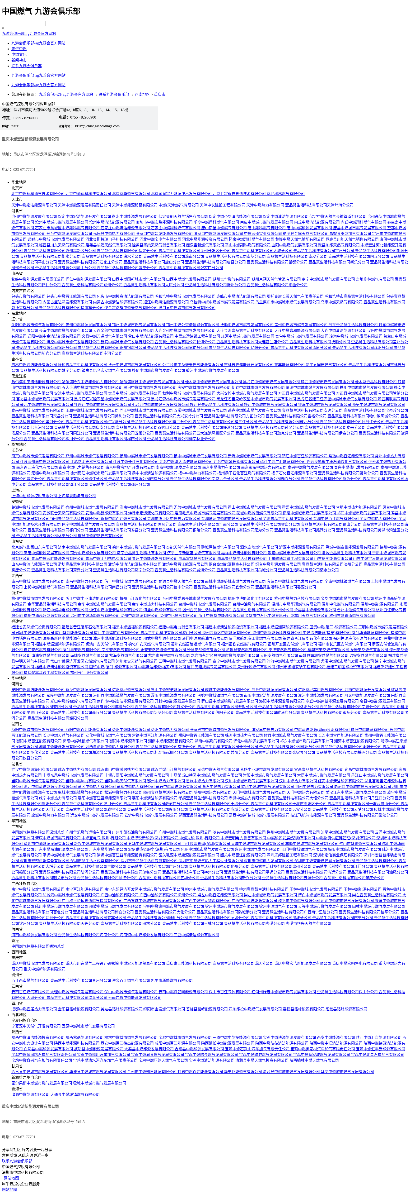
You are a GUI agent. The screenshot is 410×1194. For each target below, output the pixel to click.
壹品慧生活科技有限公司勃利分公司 (104, 416)
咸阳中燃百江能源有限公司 (178, 1043)
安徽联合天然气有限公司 (64, 513)
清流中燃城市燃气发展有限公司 (294, 661)
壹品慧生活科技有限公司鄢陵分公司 (332, 713)
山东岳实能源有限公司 (333, 559)
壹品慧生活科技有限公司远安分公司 (281, 809)
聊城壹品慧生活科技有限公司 (347, 553)
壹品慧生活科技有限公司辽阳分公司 (239, 348)
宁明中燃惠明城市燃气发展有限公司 (174, 906)
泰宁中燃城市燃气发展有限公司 (240, 661)
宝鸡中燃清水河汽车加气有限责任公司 (106, 1060)
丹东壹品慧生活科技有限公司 (353, 325)
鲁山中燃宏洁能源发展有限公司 (178, 690)
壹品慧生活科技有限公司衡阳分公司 (351, 747)
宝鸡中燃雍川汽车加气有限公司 (104, 1055)
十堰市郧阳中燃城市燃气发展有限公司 (137, 775)
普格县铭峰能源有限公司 (207, 1009)
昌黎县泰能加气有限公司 (350, 234)
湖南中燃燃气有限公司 (214, 741)
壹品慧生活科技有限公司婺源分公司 (285, 587)
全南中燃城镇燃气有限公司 (348, 581)
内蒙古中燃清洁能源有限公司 (118, 302)
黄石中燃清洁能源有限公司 (179, 787)
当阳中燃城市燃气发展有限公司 (38, 781)
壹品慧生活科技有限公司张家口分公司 (190, 268)
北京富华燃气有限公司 (131, 194)
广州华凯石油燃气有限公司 (135, 832)
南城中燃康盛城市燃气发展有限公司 (236, 581)
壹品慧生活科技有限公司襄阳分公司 (158, 809)
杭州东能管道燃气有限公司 (352, 616)
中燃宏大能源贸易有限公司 (143, 963)
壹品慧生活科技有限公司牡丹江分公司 (352, 422)
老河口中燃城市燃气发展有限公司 (363, 787)
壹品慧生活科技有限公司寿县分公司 (120, 530)
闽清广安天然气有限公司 (106, 644)
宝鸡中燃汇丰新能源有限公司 (380, 1049)
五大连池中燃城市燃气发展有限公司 (92, 388)
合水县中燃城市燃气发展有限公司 (40, 1072)
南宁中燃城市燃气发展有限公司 (38, 889)
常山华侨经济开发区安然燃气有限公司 (83, 661)
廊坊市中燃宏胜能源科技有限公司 (165, 222)
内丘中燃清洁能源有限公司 (317, 222)
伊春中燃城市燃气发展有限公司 (259, 388)
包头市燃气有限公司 (29, 296)
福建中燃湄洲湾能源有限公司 (284, 627)
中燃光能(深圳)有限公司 (200, 838)
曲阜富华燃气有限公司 (197, 559)
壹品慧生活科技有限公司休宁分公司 (47, 536)
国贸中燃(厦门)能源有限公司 (333, 627)
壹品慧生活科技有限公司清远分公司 (316, 872)
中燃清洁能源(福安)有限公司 (327, 633)
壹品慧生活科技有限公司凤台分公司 (146, 524)
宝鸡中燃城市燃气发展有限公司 (185, 1038)
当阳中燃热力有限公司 (84, 781)
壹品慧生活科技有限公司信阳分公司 (204, 713)
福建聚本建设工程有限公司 (47, 673)
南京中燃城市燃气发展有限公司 (38, 456)
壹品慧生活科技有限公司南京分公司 (139, 479)
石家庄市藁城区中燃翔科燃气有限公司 (68, 228)
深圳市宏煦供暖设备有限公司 (45, 861)
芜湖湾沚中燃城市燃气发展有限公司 (232, 519)
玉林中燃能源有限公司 (363, 889)
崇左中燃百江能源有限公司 (220, 895)
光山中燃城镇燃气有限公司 (73, 701)
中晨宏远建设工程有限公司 (198, 336)
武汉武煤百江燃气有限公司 (174, 770)
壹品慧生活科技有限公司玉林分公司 (193, 924)
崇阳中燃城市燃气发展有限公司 (270, 775)
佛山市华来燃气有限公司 (360, 844)
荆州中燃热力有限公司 (314, 787)
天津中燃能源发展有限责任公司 (85, 205)
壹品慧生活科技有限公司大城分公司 (262, 251)
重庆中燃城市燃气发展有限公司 (38, 963)
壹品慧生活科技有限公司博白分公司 (104, 912)
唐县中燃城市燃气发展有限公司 (360, 228)
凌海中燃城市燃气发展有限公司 (356, 336)
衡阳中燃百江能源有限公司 (39, 741)
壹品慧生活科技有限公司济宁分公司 (124, 570)
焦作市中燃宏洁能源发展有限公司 (126, 701)
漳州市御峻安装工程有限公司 (301, 667)
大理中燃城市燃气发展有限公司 (77, 992)
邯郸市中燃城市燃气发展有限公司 (56, 239)
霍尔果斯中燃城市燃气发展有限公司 (42, 1083)
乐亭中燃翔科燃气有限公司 (217, 222)
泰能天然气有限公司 (183, 547)
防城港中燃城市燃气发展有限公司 (72, 895)
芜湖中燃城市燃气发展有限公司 (38, 507)
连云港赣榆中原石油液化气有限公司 (337, 462)
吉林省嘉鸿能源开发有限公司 (249, 365)
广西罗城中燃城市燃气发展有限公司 (154, 901)
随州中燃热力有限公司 (213, 792)
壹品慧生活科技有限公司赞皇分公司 (127, 268)
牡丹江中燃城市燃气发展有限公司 (103, 405)
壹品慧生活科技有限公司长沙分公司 (228, 747)
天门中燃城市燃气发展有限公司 (260, 792)
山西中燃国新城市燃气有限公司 (139, 279)
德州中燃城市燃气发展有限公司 (139, 547)
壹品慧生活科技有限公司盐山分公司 (66, 268)
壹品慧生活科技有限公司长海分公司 (185, 342)
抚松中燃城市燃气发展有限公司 (135, 365)
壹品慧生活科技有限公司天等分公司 (70, 924)
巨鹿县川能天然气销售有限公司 (353, 239)
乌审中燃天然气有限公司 (342, 302)
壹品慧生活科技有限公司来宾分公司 (96, 918)
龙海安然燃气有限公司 (128, 656)
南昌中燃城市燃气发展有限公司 (38, 581)
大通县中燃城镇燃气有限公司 (75, 1095)
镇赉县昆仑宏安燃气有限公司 (107, 370)
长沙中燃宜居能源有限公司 (341, 735)
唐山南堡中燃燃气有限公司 (224, 228)
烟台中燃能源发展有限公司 (278, 564)
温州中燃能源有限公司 (380, 604)
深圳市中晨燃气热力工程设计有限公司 (211, 861)
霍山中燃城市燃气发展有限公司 (255, 507)
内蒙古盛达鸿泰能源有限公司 (68, 302)
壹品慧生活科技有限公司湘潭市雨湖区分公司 (150, 752)
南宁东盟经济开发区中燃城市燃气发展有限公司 (144, 889)
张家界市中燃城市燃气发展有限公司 (221, 730)
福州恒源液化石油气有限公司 (358, 638)
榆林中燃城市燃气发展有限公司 (131, 1038)
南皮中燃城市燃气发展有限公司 (267, 222)
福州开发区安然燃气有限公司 (293, 644)
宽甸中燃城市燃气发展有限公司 (302, 336)
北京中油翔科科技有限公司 (88, 194)
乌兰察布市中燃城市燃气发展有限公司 (288, 302)
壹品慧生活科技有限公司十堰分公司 (220, 804)
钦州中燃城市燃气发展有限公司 (232, 906)
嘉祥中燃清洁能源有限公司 (244, 553)
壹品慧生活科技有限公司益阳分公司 (220, 752)
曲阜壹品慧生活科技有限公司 (242, 559)
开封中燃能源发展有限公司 (178, 701)
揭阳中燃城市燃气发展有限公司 (355, 849)
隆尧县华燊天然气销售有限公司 (159, 245)
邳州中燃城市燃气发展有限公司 (92, 456)
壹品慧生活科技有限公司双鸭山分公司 (148, 427)
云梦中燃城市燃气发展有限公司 (151, 815)
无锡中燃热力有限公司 (50, 473)
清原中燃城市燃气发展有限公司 (74, 342)
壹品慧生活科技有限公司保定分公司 (127, 251)
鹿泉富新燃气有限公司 (205, 245)
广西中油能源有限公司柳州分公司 (168, 895)
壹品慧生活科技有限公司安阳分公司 (42, 707)
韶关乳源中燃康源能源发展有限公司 (189, 855)
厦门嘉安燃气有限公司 (82, 650)
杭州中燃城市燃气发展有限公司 (38, 599)
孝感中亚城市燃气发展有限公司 (267, 770)
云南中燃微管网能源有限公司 (183, 992)
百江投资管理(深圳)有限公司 (206, 844)
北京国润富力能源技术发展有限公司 (182, 194)
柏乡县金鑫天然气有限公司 (306, 234)
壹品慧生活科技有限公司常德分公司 (166, 747)
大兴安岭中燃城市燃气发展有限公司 (247, 393)
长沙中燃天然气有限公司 (64, 735)
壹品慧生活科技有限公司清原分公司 (301, 348)
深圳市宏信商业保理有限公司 (338, 855)
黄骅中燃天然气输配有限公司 (300, 239)
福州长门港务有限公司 (89, 673)
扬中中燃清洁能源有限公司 (155, 473)
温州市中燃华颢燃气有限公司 (296, 604)
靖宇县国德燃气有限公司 (327, 365)
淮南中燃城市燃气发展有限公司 (147, 507)
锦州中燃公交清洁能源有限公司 (193, 325)
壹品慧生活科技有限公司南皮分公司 (297, 256)
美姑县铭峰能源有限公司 (122, 1009)
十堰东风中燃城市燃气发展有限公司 (73, 775)
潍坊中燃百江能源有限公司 (185, 564)
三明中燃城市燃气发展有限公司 (185, 661)
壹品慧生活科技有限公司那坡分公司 (281, 918)
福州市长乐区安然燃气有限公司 (345, 644)
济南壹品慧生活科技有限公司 (142, 553)
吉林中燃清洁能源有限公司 (34, 365)
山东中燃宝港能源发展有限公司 (379, 559)
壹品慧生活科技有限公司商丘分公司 (81, 713)
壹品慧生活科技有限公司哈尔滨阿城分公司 (364, 416)
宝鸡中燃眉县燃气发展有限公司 (158, 1055)
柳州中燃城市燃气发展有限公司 (212, 889)
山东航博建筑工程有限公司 (291, 559)
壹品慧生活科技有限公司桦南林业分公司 (181, 439)
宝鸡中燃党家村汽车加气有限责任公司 (323, 1049)
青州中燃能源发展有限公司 (155, 559)
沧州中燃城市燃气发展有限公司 (62, 222)
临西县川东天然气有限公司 (62, 245)
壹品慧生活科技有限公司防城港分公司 (229, 912)
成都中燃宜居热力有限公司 (34, 1009)
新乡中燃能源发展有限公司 (88, 690)
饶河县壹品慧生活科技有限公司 (217, 405)
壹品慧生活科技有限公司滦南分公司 (174, 256)
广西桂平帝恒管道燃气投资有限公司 (92, 901)
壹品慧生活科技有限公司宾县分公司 (42, 416)
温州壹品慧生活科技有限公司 (207, 610)
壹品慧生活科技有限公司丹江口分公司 (362, 798)
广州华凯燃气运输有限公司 (88, 832)
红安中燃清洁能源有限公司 (341, 781)
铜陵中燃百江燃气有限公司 (124, 519)
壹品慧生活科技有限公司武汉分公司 (367, 815)
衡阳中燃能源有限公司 (128, 741)
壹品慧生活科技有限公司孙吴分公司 (274, 427)
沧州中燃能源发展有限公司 (34, 217)
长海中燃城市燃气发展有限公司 (66, 331)
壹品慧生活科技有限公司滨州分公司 (332, 564)
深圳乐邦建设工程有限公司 (290, 855)
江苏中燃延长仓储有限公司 (237, 462)
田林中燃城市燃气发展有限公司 (378, 906)
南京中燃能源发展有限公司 (179, 467)
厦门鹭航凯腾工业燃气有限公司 (256, 638)
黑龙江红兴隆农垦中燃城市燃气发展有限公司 (112, 399)
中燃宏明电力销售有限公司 (244, 838)
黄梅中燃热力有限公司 (136, 787)
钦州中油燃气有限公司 (278, 906)
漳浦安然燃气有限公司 (50, 656)
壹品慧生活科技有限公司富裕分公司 (296, 416)
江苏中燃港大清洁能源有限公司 (186, 462)
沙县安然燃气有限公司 (206, 650)
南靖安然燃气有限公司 (89, 656)
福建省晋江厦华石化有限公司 (87, 627)
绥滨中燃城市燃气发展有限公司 (325, 405)
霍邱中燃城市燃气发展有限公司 (309, 507)
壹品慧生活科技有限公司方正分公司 (235, 416)
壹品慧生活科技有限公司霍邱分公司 (270, 524)
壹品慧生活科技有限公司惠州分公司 (281, 866)
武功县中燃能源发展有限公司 (99, 1049)
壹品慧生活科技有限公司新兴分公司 (231, 878)
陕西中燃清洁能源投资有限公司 (38, 1038)
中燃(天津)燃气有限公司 (179, 205)
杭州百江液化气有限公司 (141, 599)
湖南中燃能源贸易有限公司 (171, 741)
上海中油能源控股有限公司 (34, 496)
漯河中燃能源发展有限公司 (321, 695)
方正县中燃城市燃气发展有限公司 (307, 393)
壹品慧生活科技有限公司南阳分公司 (351, 707)
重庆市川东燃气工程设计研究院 (92, 963)
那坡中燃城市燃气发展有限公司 (116, 906)
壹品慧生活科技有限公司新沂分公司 (332, 479)
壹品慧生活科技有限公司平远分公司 (255, 872)
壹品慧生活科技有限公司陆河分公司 (70, 872)
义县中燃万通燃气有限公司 (105, 336)
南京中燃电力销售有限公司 (82, 467)
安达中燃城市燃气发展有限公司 (81, 393)
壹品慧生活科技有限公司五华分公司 (169, 878)
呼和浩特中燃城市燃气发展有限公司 (185, 296)
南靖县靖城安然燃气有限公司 (324, 656)
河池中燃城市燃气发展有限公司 (348, 901)
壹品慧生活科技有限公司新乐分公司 (339, 262)
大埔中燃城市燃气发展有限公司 (258, 844)
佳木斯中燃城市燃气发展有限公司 (214, 382)
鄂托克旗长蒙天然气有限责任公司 (296, 296)
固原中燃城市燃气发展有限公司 (88, 1026)
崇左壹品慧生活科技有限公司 (377, 895)
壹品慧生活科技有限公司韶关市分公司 (44, 878)
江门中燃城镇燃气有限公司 (304, 849)
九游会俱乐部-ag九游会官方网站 (29, 34)
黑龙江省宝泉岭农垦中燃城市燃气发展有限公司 (256, 399)
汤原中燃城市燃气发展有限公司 (92, 410)
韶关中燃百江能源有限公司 (243, 855)
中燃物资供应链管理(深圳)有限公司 (346, 838)
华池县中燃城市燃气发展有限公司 (98, 1072)
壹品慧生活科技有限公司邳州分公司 (119, 484)
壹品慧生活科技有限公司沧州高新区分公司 (60, 251)
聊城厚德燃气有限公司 (220, 547)
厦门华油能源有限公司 (74, 633)
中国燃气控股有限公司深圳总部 (38, 832)
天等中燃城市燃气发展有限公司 (325, 906)
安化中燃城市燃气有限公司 (108, 735)
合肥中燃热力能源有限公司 (359, 507)
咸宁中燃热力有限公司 (58, 798)
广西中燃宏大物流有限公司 (208, 901)
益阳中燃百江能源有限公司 (88, 730)
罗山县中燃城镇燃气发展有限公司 (230, 701)
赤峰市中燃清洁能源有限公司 (241, 296)
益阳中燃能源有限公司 (131, 730)
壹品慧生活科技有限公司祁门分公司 (58, 530)
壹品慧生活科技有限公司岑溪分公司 (255, 924)
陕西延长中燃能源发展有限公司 (228, 1043)
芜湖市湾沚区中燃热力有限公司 (174, 519)
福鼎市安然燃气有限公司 (329, 650)
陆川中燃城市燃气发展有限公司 (62, 906)
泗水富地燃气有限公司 (259, 547)
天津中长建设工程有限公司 (223, 205)
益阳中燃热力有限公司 (170, 730)
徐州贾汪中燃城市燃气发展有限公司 (101, 473)
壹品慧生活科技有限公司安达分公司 (313, 410)
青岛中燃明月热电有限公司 (108, 559)
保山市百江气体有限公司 (230, 992)
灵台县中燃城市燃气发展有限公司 (292, 1072)
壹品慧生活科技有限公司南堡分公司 (236, 256)
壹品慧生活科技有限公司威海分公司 (185, 570)
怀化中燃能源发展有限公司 (256, 741)
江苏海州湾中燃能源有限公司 (45, 462)
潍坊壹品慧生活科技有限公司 (83, 564)
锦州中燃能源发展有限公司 (88, 325)
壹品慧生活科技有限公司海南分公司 (89, 935)
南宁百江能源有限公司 (84, 889)
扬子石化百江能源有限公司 (294, 473)
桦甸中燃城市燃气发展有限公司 (159, 370)
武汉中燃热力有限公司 (77, 770)
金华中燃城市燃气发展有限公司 (348, 599)
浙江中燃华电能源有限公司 (66, 610)
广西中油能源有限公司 (120, 895)
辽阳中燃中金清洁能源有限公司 (55, 336)
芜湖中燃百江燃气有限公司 (336, 519)
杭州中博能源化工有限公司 (251, 599)
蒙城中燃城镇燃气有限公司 (259, 513)
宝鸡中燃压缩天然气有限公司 (164, 1060)
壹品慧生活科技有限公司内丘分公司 (359, 256)
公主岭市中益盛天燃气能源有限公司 (193, 365)
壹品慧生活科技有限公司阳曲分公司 (277, 285)
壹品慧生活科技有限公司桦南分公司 (116, 439)
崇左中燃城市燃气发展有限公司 (271, 895)
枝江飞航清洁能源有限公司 (313, 815)
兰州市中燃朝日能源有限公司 (152, 1072)
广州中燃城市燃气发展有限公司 (185, 832)
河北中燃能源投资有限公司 (205, 239)
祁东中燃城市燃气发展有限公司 (307, 741)
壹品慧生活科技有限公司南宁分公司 (343, 918)
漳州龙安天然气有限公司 (137, 661)
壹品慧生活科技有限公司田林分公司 (131, 924)
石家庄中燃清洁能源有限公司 (126, 228)
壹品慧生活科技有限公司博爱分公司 (104, 707)
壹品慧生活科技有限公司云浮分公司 (293, 878)
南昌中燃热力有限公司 (84, 581)
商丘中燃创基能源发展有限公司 (333, 701)
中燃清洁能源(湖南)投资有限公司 (322, 730)
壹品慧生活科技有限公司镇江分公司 (58, 484)
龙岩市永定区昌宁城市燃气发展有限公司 (225, 656)
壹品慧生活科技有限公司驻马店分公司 (268, 713)
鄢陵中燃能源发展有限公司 (70, 695)
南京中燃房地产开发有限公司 (130, 467)
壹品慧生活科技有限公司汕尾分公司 (377, 872)
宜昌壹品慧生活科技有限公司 (319, 770)
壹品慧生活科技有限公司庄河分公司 (92, 353)
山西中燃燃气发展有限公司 (189, 279)
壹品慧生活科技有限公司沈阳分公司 (363, 348)
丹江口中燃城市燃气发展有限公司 (379, 775)
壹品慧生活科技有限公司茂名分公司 (131, 872)
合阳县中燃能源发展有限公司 (200, 1049)
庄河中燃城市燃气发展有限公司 (248, 336)
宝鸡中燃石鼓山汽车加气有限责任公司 (257, 1049)
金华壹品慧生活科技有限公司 (53, 604)
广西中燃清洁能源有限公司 (255, 901)
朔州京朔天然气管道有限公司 (277, 279)
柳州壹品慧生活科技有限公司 (264, 889)
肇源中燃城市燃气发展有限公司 (313, 388)
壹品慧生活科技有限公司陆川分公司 (158, 918)
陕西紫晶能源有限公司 (84, 1038)
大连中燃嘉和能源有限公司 (297, 331)
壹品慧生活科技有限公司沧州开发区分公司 (195, 251)
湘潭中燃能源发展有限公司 (62, 747)
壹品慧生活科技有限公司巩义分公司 (165, 707)
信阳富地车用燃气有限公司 (321, 690)
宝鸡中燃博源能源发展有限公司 (290, 1038)
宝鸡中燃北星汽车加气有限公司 (377, 1055)
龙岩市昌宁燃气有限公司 (169, 656)
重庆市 (159, 94)
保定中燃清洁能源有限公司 (286, 217)
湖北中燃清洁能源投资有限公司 (51, 787)
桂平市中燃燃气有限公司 (299, 901)
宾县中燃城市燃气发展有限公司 (135, 393)
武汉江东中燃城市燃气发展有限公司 (356, 792)
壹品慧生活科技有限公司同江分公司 (62, 433)
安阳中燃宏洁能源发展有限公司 (38, 690)
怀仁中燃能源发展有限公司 (88, 279)
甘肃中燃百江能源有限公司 (200, 1072)
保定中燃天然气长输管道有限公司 (338, 217)
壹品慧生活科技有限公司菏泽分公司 (62, 570)
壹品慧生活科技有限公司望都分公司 (277, 262)
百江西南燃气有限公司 (30, 981)
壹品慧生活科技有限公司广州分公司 (158, 866)
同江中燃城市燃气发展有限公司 (147, 410)
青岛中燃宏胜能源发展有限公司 (58, 559)
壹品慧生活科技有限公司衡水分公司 (51, 256)
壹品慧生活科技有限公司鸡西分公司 (162, 422)
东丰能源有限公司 (290, 365)
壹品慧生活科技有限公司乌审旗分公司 (71, 308)
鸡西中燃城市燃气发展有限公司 (328, 382)
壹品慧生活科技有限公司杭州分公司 (263, 610)
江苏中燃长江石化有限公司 (136, 462)
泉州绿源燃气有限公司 (256, 667)
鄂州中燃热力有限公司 (166, 781)
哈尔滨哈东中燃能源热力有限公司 (91, 382)
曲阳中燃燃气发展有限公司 (294, 245)
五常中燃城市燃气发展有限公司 (201, 410)
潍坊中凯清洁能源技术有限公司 (135, 564)
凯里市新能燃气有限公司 (172, 981)
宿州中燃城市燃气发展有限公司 (92, 507)
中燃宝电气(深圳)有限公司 (104, 838)
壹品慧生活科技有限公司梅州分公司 (193, 872)
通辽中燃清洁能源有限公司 (166, 302)
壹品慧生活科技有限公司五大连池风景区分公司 (195, 433)
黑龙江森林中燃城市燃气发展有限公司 (183, 399)
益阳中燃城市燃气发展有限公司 (38, 730)
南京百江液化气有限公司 (37, 467)
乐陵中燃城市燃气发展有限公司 (295, 553)
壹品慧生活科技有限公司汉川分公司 (92, 804)
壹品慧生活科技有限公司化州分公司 (220, 866)
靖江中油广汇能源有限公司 (283, 462)
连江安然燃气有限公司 (43, 650)
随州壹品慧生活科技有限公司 (168, 792)
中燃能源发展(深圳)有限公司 (291, 838)
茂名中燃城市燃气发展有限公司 (240, 832)
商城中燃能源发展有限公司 (228, 690)
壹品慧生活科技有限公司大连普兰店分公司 (252, 342)
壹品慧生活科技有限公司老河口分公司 (156, 804)
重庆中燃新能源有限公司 (44, 969)
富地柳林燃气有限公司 (286, 194)
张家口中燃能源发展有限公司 (219, 234)
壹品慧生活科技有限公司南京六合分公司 (204, 479)
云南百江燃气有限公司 (30, 992)
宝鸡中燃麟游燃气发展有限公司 (266, 1055)
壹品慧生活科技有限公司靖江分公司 (77, 479)
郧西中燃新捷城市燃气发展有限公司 (259, 815)
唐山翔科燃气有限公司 (267, 228)
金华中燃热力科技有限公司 (155, 604)
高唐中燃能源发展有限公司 (47, 553)
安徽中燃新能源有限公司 (106, 513)
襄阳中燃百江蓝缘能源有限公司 (105, 798)
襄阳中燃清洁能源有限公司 (155, 798)
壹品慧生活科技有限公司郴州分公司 (290, 747)
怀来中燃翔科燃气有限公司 (252, 239)
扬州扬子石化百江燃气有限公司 (244, 473)
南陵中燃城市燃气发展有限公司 (310, 513)
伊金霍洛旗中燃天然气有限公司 (131, 308)
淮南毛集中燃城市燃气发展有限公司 (205, 513)
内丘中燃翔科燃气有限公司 (364, 222)
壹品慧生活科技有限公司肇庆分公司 (354, 878)
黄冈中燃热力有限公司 (97, 787)
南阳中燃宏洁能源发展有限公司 (271, 695)
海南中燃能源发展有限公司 (34, 935)
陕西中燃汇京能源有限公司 (379, 1038)
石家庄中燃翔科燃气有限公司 (176, 228)
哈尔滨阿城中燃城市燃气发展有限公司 (152, 382)
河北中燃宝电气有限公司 (161, 239)
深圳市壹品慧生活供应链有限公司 (149, 861)
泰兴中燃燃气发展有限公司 (311, 467)
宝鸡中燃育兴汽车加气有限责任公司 (42, 1060)
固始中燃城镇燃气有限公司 (220, 695)
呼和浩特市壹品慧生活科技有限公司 (355, 296)
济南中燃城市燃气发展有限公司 (85, 547)
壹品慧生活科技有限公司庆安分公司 (85, 427)
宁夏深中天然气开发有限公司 (36, 1026)
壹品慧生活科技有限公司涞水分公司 (112, 256)
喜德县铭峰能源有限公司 (304, 1009)
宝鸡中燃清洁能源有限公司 (212, 1060)
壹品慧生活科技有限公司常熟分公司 (349, 473)
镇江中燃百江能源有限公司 (305, 456)
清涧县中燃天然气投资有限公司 (262, 1060)
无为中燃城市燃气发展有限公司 (201, 507)
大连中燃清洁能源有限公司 (344, 331)
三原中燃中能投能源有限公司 (238, 1038)
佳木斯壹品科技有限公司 (376, 382)
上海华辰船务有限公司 (77, 496)
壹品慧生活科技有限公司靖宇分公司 (51, 370)
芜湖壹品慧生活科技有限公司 (288, 519)
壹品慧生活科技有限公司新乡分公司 (143, 713)
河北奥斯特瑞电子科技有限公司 (112, 239)
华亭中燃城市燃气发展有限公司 (347, 1072)
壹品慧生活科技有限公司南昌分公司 (101, 587)
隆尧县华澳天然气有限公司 (108, 245)
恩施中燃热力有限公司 (205, 781)
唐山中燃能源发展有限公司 (310, 228)
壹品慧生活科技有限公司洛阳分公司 (289, 707)
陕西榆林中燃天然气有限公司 (314, 1060)
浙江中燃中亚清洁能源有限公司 (92, 599)
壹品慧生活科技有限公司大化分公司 (165, 912)
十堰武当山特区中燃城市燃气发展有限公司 (206, 775)
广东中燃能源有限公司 (108, 849)
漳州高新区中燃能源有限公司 (227, 633)
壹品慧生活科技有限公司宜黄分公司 (224, 587)
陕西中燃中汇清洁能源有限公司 (336, 1043)
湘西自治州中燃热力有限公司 (110, 747)
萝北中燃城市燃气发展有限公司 (47, 405)
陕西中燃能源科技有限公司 (77, 1043)
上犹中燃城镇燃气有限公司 (47, 587)
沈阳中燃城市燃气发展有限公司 (38, 325)
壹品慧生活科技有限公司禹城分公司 (247, 570)
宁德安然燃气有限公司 (288, 650)
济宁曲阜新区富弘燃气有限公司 (194, 553)
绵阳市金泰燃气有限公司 (164, 1009)
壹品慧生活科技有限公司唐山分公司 (154, 262)
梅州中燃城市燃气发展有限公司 (294, 832)
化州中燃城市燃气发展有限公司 (208, 849)
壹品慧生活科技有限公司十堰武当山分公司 (364, 804)
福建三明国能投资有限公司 (349, 667)
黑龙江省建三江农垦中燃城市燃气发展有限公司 (337, 399)
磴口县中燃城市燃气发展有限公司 (186, 308)
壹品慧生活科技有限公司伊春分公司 (328, 433)
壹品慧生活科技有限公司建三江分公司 (225, 422)
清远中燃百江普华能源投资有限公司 (127, 855)
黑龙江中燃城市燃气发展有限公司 (272, 382)
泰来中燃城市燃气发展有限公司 (38, 410)
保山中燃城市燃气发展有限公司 (131, 992)
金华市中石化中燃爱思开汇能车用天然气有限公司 (287, 616)
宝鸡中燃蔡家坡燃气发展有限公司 (322, 1055)
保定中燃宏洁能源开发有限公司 (85, 217)
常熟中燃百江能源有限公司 (351, 456)
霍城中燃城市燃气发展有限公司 (99, 1083)
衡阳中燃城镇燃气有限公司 (86, 741)
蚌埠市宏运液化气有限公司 (151, 513)
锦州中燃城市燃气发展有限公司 (139, 325)
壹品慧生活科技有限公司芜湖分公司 (305, 530)
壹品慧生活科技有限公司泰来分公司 (335, 427)
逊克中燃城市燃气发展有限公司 (255, 410)
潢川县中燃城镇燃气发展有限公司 (122, 695)
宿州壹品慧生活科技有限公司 (75, 519)
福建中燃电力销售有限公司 (181, 627)
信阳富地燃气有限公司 (131, 690)
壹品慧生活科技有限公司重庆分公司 (243, 963)
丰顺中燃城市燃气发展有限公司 (312, 844)
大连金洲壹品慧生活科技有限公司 (245, 331)
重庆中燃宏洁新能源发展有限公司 (303, 963)
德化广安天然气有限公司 (149, 644)
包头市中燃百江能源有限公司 (72, 296)
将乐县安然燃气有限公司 (247, 650)
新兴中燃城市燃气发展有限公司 (101, 844)
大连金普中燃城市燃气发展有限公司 (124, 331)
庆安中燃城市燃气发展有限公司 (204, 388)
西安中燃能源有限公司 (336, 1038)
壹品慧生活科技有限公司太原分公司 (154, 285)
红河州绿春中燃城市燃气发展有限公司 (284, 992)
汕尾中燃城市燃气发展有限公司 (348, 832)
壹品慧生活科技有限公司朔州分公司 (92, 285)
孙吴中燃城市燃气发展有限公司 (378, 405)
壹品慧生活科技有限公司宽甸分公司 (178, 348)
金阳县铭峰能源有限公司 (79, 1009)
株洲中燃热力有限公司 (244, 735)
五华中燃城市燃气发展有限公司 (155, 844)
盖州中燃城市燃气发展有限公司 (301, 325)
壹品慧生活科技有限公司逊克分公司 (266, 433)
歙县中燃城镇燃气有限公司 (100, 536)
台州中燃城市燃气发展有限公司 (205, 604)
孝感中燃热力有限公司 (248, 798)
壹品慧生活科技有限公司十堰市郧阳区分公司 (289, 804)
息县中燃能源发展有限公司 (382, 701)
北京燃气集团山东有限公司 (34, 547)
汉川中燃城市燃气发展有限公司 (252, 781)
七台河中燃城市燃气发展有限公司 (161, 405)
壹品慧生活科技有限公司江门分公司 (343, 866)
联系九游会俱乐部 (114, 94)
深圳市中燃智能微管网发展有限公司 (325, 861)
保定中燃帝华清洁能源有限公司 (236, 217)
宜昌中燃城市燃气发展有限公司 (372, 770)
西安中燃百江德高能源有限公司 (128, 1043)
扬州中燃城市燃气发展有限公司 (147, 456)
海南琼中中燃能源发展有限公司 (147, 935)
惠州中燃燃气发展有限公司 (258, 849)
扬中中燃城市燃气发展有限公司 (201, 456)
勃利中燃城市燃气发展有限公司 (189, 393)
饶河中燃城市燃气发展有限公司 (271, 405)
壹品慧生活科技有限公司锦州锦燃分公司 (112, 348)
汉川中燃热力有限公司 (298, 781)
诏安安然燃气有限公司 (368, 656)
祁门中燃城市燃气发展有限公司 (364, 513)
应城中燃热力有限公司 (50, 815)
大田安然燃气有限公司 (279, 656)
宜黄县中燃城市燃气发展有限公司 (296, 581)
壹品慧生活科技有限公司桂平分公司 (370, 912)
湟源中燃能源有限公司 (30, 1095)
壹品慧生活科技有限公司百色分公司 (42, 912)
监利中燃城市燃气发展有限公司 (268, 787)
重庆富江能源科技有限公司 (189, 963)
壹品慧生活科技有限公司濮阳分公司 (58, 718)
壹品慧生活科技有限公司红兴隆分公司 (98, 422)
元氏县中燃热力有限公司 (114, 234)
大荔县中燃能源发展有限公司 (149, 1049)
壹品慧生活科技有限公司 (377, 861)
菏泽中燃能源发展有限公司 (93, 553)
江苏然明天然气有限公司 (91, 462)
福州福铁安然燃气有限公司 (244, 644)
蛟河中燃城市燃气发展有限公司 (212, 370)
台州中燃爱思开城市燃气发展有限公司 (195, 599)
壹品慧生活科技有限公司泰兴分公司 (270, 479)
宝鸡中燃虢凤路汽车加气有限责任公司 (44, 1055)
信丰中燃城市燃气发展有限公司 (131, 581)
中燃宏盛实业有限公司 (263, 234)
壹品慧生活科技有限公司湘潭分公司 (81, 752)
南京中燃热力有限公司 (221, 467)
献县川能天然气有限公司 (339, 245)
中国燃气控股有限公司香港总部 (38, 946)
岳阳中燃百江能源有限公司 (201, 735)
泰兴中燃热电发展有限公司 (357, 467)
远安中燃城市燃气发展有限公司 (97, 815)
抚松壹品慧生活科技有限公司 (83, 365)
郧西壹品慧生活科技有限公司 (203, 815)
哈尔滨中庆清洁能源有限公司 (36, 382)
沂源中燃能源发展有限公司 (302, 547)
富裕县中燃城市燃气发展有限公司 (45, 399)
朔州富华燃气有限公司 (232, 279)
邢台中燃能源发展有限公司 (70, 234)
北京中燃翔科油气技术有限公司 (38, 194)
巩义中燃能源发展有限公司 (368, 695)
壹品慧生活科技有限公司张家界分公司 (283, 752)
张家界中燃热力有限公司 (273, 730)
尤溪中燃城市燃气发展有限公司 (348, 661)
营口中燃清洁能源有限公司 (151, 336)
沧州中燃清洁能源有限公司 (112, 222)
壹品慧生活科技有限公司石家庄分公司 (90, 262)
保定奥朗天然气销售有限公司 (183, 217)
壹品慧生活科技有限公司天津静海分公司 (319, 205)
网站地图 (10, 1178)
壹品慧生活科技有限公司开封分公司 (227, 707)
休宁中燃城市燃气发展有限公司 (89, 524)
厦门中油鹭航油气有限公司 (117, 633)
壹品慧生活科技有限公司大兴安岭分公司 (169, 416)
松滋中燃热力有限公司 (123, 792)
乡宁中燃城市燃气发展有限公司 (329, 279)
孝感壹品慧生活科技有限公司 (203, 798)
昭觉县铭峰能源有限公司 (346, 1009)
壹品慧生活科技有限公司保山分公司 (348, 992)
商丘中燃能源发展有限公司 (275, 690)
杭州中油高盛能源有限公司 (47, 616)
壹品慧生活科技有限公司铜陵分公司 (182, 530)
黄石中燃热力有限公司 (221, 787)
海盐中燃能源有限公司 (162, 610)
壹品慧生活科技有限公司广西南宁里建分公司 (300, 912)
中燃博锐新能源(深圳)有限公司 (153, 838)
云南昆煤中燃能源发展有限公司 (134, 998)
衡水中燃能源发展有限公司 (135, 217)
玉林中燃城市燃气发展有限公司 (316, 889)
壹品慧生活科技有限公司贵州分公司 (81, 981)
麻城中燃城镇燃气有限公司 (81, 792)
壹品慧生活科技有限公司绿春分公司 (77, 998)
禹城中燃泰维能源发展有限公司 (353, 547)
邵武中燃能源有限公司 (35, 633)
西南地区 (142, 94)
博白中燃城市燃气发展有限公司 (325, 895)
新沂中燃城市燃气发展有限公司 (255, 456)
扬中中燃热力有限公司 (197, 473)
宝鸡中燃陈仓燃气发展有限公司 (212, 1055)
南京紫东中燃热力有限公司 (264, 467)
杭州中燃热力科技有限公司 (297, 599)
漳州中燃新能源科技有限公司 (277, 633)
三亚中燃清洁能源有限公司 (196, 935)
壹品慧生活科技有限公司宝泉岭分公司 (376, 410)
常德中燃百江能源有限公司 (155, 735)
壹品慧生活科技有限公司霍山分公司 (332, 524)
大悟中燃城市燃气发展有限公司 (324, 775)
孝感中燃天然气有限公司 (218, 770)
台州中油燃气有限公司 (252, 604)
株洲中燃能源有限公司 (370, 730)
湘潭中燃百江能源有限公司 (357, 741)
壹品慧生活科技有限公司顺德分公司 (108, 878)
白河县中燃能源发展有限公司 (49, 1049)
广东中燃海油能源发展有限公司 (62, 849)
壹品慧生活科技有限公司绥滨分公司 (212, 427)
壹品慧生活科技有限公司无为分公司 (243, 530)
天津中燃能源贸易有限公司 (135, 205)
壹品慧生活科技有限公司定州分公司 (324, 251)
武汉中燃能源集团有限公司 (34, 770)
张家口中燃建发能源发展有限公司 (165, 234)
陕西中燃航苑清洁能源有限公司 (282, 1043)
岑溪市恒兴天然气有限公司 (308, 924)
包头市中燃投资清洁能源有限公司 (126, 296)
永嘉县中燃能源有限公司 (315, 610)
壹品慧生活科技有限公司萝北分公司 (289, 422)
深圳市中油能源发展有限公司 (49, 844)
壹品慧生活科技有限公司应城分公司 (220, 809)
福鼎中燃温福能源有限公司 (135, 627)
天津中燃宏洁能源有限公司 (34, 205)
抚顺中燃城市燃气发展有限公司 (247, 325)
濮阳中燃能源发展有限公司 (174, 695)
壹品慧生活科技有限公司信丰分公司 (163, 587)
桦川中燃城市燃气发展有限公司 (367, 388)
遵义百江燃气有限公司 (131, 981)
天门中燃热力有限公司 (306, 792)
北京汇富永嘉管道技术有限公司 (240, 194)
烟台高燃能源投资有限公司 (232, 564)
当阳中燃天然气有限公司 (125, 781)
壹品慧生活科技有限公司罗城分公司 (220, 918)
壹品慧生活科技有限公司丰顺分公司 (96, 866)
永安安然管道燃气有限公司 (163, 650)
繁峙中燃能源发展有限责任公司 (38, 279)
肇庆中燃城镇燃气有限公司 (58, 838)
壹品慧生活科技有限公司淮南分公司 (208, 524)
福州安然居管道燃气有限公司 (196, 644)
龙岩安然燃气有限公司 (369, 650)
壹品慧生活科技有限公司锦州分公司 (47, 348)
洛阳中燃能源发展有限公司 (282, 701)
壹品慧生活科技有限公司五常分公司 (124, 433)
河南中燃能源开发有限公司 (368, 690)
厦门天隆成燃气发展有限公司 (212, 667)
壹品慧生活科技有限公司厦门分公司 (171, 633)
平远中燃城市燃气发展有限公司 (70, 855)
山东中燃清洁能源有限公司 (34, 564)
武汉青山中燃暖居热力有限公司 (124, 770)
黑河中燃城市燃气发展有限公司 (150, 388)
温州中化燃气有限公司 (341, 604)
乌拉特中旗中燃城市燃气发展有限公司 (222, 302)
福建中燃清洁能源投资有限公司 (232, 627)
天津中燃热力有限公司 (265, 205)
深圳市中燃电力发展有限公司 (269, 861)
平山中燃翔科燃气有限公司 (248, 245)
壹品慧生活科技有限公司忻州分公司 (216, 285)
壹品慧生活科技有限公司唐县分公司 (216, 262)
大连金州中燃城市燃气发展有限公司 (185, 331)
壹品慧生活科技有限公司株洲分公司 (347, 752)
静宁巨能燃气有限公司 (243, 1072)
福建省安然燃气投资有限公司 (36, 627)
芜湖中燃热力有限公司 (379, 519)
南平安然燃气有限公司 (121, 650)
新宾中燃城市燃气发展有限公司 (128, 342)
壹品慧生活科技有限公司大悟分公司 (298, 798)
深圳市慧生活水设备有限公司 (95, 861)
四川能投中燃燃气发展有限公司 (256, 1009)
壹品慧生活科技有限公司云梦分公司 (343, 809)
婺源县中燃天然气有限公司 (181, 581)
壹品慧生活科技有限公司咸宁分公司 (96, 809)
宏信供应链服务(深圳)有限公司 (154, 849)
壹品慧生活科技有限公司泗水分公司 (308, 570)
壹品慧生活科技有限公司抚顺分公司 (320, 342)
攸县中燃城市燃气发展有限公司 (291, 735)
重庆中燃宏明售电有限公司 (355, 963)
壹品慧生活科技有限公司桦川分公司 (54, 439)
